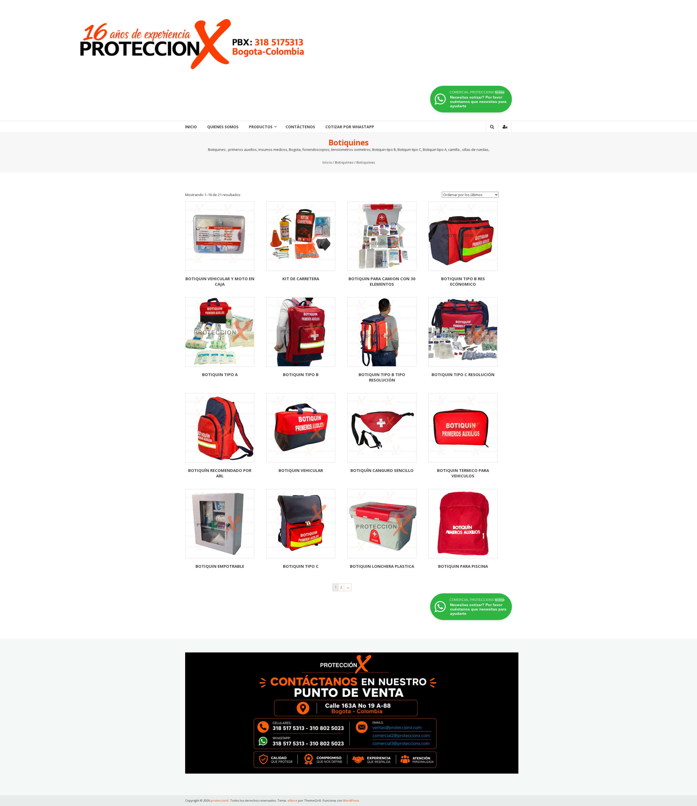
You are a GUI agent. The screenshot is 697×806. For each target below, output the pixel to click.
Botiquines (344, 162)
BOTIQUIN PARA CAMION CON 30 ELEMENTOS (381, 281)
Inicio (191, 126)
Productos (261, 126)
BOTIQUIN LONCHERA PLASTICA (382, 566)
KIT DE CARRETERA (300, 278)
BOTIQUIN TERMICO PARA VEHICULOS (463, 473)
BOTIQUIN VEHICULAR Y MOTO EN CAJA (219, 281)
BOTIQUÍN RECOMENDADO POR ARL (219, 473)
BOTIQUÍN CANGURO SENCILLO (382, 470)
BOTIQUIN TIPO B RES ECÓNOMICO (463, 281)
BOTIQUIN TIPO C (301, 566)
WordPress (351, 800)
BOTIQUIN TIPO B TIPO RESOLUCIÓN (382, 377)
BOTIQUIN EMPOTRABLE (219, 566)
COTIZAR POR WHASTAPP (349, 126)
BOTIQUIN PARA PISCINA (463, 566)
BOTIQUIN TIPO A (220, 374)
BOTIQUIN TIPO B (301, 374)
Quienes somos (223, 126)
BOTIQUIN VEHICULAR (301, 470)
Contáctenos (300, 126)
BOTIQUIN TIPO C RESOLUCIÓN (463, 374)
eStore (292, 800)
